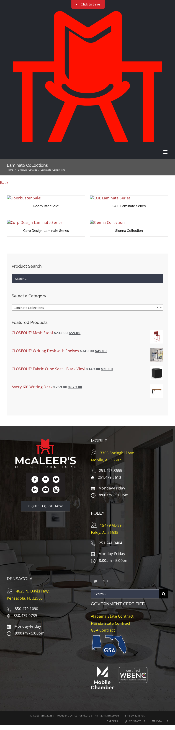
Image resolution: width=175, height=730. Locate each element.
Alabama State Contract (112, 616)
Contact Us (136, 721)
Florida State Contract (111, 623)
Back (4, 182)
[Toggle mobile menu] (165, 152)
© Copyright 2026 (41, 715)
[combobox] (87, 307)
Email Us (161, 721)
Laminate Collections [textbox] (86, 308)
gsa (109, 650)
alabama (97, 642)
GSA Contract (103, 630)
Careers (112, 721)
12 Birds (140, 715)
